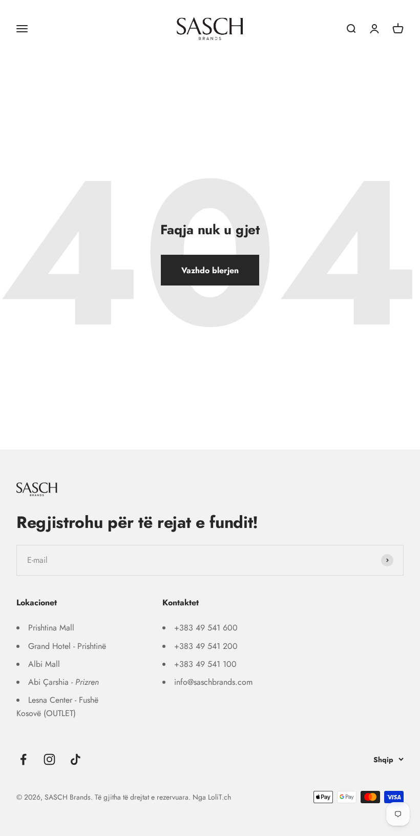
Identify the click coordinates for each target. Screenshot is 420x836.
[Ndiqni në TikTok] (75, 759)
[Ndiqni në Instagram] (49, 759)
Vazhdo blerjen (210, 270)
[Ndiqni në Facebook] (23, 759)
